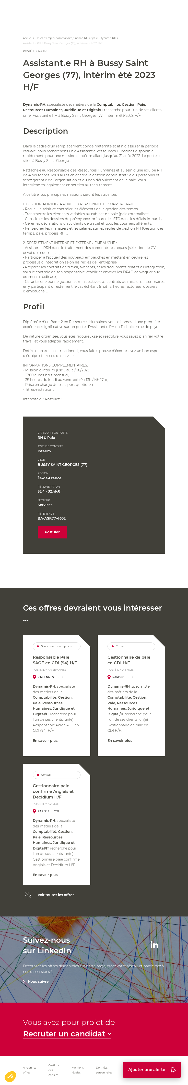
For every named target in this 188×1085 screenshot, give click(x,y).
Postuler (52, 532)
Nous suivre (38, 981)
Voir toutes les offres (56, 895)
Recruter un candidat (64, 1034)
